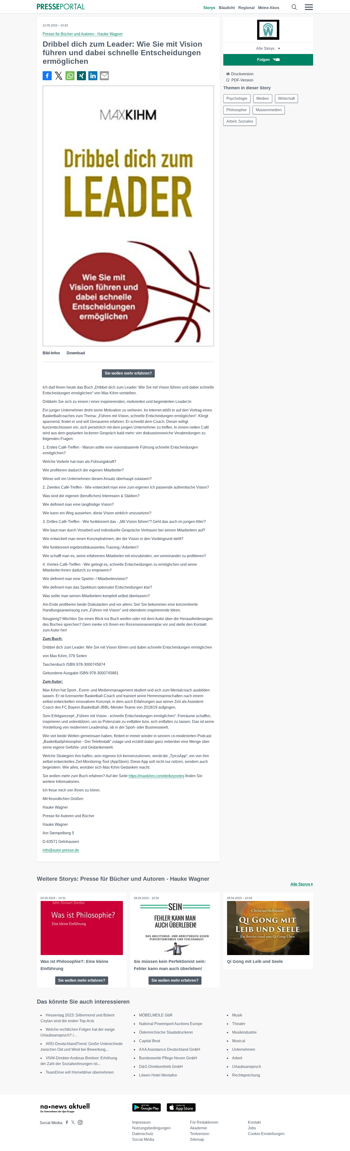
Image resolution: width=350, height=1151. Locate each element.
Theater (238, 1024)
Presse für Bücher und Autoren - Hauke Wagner (83, 34)
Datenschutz (142, 1134)
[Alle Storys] (268, 38)
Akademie (198, 1128)
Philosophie (236, 110)
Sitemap (197, 1139)
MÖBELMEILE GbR (156, 1015)
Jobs (252, 1128)
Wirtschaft (286, 98)
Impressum (141, 1122)
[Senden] (104, 75)
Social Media (143, 1139)
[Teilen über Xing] (81, 75)
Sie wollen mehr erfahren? (128, 373)
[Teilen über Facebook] (47, 75)
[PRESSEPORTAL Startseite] (61, 7)
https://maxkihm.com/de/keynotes (156, 776)
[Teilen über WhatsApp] (70, 75)
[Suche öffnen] (294, 7)
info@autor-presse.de (61, 850)
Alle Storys (265, 48)
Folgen (263, 60)
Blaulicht (227, 8)
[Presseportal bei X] (71, 1123)
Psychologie (236, 98)
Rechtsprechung (246, 1075)
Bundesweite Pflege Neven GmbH (168, 1058)
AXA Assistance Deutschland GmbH (169, 1049)
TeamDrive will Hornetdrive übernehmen (80, 1072)
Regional (246, 8)
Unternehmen (243, 1049)
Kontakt (254, 1122)
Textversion (199, 1134)
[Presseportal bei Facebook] (65, 1123)
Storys (209, 8)
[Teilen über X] (58, 75)
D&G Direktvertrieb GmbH (161, 1067)
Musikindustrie (244, 1032)
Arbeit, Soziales (239, 121)
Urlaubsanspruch (246, 1067)
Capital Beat (149, 1041)
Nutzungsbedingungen (151, 1128)
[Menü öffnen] (309, 7)
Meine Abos (268, 8)
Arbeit (237, 1058)
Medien (262, 98)
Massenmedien (269, 110)
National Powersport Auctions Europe (170, 1024)
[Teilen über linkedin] (92, 75)
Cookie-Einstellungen (266, 1134)
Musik (237, 1015)
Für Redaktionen (204, 1122)
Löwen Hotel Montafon (158, 1075)
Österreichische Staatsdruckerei (166, 1032)
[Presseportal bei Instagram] (78, 1122)
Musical (238, 1041)
